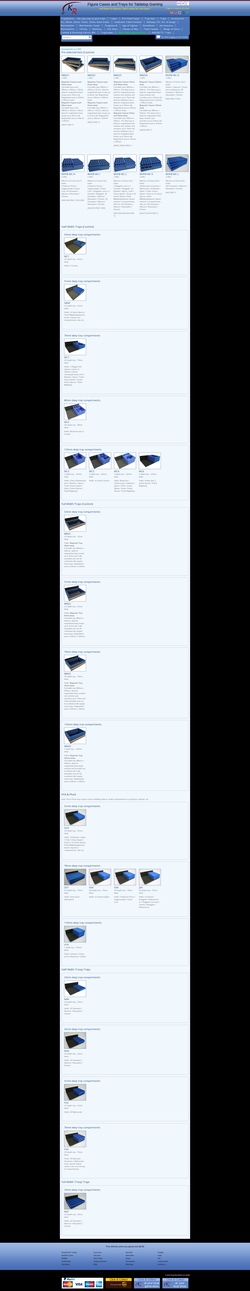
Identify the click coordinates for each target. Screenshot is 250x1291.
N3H (66, 1050)
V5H (91, 887)
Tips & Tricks (97, 1258)
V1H (66, 944)
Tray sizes (97, 1255)
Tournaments (130, 1261)
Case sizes (97, 1252)
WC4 (116, 471)
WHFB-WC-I (94, 174)
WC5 (66, 422)
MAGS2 (91, 75)
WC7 (66, 357)
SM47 (67, 302)
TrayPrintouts (66, 1261)
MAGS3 (117, 75)
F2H (66, 1102)
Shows (128, 1258)
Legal (160, 1255)
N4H (66, 999)
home (71, 8)
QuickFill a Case (67, 1255)
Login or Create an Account (177, 8)
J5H (141, 887)
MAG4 (67, 746)
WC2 (66, 471)
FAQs (95, 1264)
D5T (66, 887)
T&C (159, 1258)
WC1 (66, 256)
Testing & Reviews (100, 1261)
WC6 (141, 471)
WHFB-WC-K (146, 174)
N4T (66, 1211)
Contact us (161, 1264)
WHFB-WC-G (172, 75)
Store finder (130, 1255)
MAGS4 (143, 75)
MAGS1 (65, 75)
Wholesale (129, 1264)
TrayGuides (65, 1264)
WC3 (91, 471)
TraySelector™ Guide (69, 1252)
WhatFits (64, 1258)
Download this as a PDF (71, 49)
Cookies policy (163, 1261)
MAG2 (67, 603)
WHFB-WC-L (172, 174)
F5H (66, 1149)
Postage (161, 1252)
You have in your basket (174, 37)
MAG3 (67, 673)
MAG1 (67, 533)
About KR (129, 1252)
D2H (66, 827)
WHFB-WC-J (120, 174)
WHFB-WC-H (68, 174)
